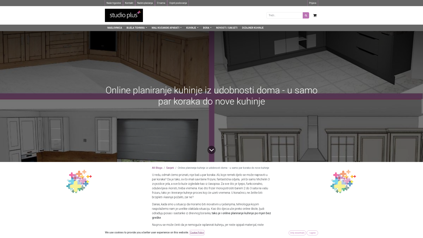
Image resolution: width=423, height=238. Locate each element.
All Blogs (157, 167)
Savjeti (170, 167)
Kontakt (129, 3)
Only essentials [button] (297, 233)
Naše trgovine (114, 3)
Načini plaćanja (145, 3)
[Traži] (306, 15)
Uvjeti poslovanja (178, 3)
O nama (161, 3)
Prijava (312, 3)
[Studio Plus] (124, 15)
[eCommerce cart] (315, 15)
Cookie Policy (197, 232)
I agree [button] (312, 233)
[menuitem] (114, 28)
